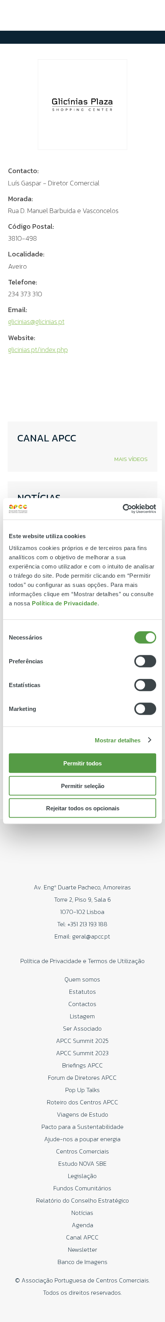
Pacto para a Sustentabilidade (82, 1126)
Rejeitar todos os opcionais (82, 808)
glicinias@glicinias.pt (36, 321)
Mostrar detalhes (118, 740)
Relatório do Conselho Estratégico (82, 1200)
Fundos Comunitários (82, 1188)
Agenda (82, 1224)
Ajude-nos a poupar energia (82, 1139)
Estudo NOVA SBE (82, 1163)
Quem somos (82, 979)
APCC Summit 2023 (82, 1053)
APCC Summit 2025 (82, 1040)
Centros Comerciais (82, 1151)
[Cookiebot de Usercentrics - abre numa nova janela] (122, 509)
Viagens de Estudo (82, 1114)
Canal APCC (82, 1237)
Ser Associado (82, 1028)
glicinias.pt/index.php (38, 349)
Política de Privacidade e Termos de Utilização (82, 960)
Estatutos (82, 991)
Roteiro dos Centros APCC (82, 1102)
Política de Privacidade (64, 603)
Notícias (82, 1212)
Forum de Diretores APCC (82, 1077)
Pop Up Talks (82, 1089)
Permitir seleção (82, 785)
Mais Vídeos (131, 458)
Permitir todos (82, 763)
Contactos (82, 1003)
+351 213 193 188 (87, 924)
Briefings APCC (82, 1065)
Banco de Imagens (82, 1261)
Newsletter (82, 1249)
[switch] (145, 661)
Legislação (82, 1175)
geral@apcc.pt (91, 936)
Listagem (82, 1016)
